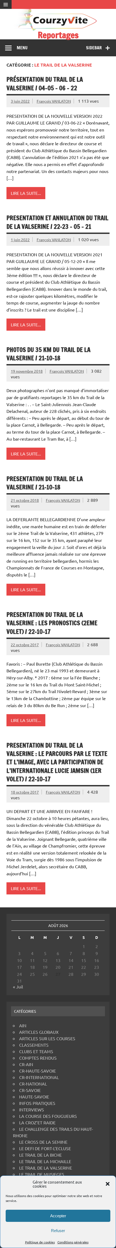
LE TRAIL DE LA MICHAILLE (45, 1161)
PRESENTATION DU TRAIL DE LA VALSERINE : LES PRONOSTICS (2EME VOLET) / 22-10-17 (51, 623)
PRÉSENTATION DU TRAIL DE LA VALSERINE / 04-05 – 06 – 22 (44, 83)
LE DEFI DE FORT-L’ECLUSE (45, 1148)
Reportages (58, 35)
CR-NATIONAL (33, 1083)
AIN (22, 1025)
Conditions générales (72, 1242)
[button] (107, 1184)
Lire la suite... (26, 193)
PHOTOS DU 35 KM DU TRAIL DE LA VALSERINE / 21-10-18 (48, 353)
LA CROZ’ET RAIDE (37, 1122)
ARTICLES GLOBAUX (39, 1032)
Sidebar (94, 48)
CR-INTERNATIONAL (39, 1077)
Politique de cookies (40, 1242)
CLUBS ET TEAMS (36, 1051)
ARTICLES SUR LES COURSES (47, 1038)
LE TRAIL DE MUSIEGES (41, 1174)
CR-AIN (26, 1064)
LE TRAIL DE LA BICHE (40, 1154)
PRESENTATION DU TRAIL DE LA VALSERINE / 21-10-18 (44, 483)
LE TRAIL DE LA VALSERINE (45, 1167)
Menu (22, 48)
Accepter (58, 1216)
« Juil (18, 986)
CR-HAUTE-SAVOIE (37, 1070)
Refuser (58, 1230)
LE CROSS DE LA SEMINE (43, 1142)
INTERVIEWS (31, 1109)
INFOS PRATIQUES (37, 1103)
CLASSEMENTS (34, 1045)
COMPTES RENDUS (38, 1057)
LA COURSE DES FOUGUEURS (48, 1116)
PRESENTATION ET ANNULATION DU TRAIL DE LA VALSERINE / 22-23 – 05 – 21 (57, 222)
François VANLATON (54, 101)
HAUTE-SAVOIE (34, 1096)
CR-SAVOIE (30, 1090)
